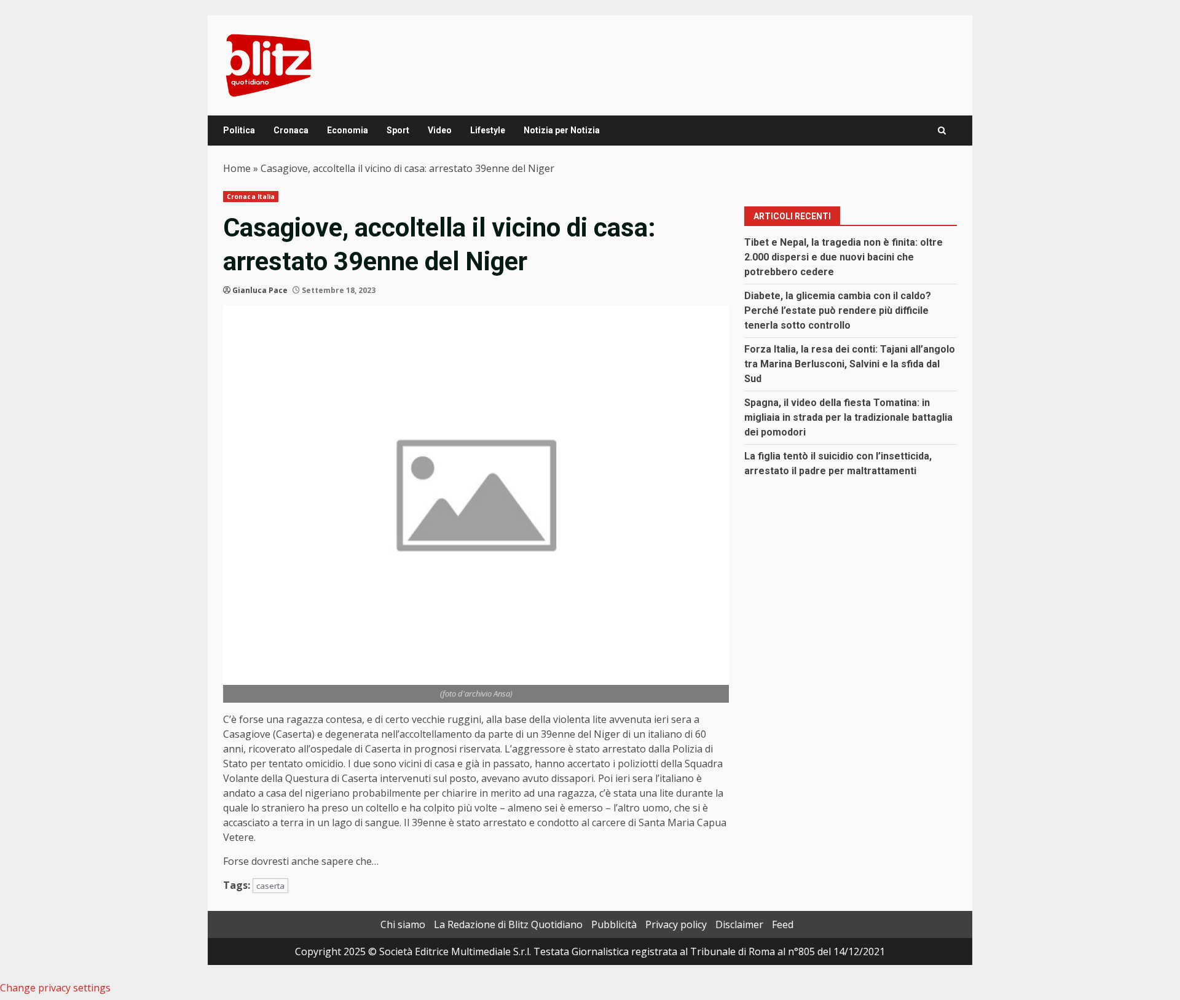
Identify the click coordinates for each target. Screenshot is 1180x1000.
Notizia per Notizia (562, 130)
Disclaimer (739, 924)
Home (237, 168)
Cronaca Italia (251, 196)
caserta (270, 885)
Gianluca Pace (260, 290)
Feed (782, 924)
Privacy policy (676, 924)
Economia (347, 130)
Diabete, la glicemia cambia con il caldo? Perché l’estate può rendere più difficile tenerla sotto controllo (837, 310)
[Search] (942, 131)
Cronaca (291, 130)
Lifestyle (487, 130)
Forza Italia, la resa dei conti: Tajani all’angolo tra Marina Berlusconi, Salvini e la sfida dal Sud (849, 364)
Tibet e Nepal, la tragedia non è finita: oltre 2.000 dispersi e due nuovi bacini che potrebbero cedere (843, 257)
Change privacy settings (55, 987)
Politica (239, 130)
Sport (398, 130)
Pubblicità (614, 924)
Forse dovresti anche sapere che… (301, 861)
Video (440, 130)
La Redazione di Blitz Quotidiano (508, 924)
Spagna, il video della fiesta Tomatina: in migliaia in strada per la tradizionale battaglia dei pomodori (848, 417)
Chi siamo (402, 924)
